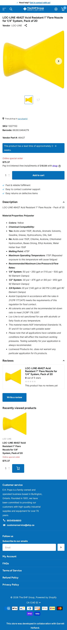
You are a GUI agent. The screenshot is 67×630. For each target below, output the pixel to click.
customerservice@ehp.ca (20, 525)
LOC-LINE (17, 25)
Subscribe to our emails (15, 541)
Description (9, 202)
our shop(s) (23, 118)
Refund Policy (10, 577)
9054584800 (14, 520)
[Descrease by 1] (9, 178)
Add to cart (38, 175)
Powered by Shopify (46, 597)
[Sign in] (56, 9)
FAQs (5, 563)
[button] (58, 61)
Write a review (14, 397)
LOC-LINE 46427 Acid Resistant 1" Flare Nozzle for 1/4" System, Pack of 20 (14, 447)
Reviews (7, 360)
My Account (9, 556)
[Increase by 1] (9, 172)
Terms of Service (12, 570)
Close (10, 9)
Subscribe (61, 547)
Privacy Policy (10, 584)
